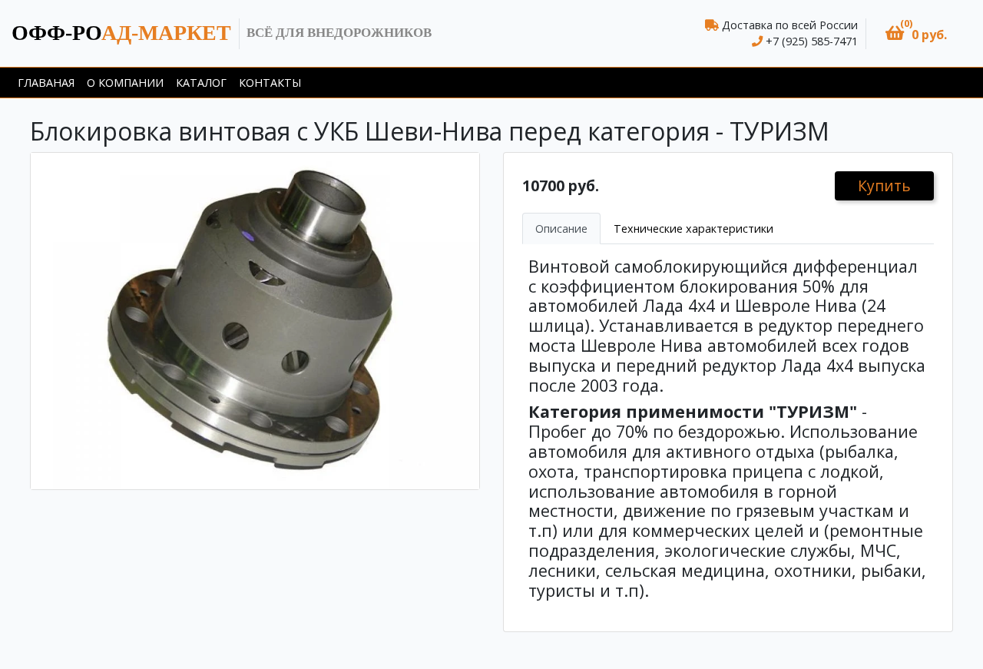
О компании (125, 82)
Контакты (270, 82)
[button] (916, 33)
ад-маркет (121, 33)
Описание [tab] (561, 228)
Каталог (201, 82)
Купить (884, 185)
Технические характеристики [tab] (693, 228)
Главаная (46, 82)
